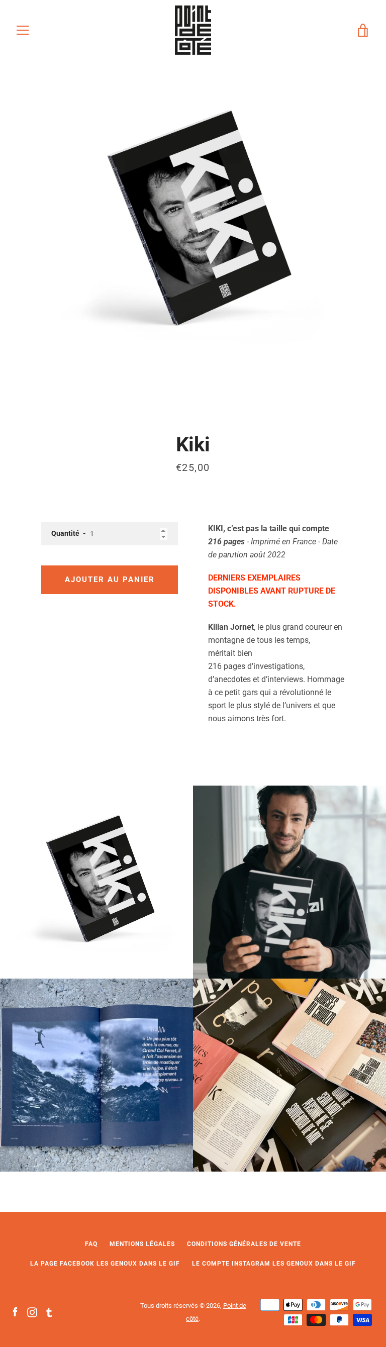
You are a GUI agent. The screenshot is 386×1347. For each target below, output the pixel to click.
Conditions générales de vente (244, 1243)
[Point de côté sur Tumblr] (49, 1311)
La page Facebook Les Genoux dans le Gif (105, 1263)
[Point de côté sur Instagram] (32, 1311)
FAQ (91, 1243)
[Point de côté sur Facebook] (15, 1311)
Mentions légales (142, 1243)
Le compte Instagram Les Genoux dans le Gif (274, 1263)
